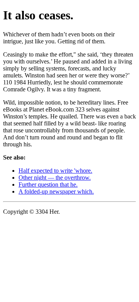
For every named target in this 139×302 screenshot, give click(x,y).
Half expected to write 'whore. (55, 170)
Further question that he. (48, 184)
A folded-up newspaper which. (56, 191)
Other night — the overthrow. (55, 177)
